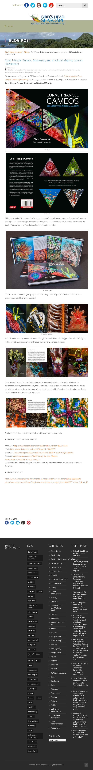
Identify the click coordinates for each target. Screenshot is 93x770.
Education (54, 602)
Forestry (54, 614)
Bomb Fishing (56, 571)
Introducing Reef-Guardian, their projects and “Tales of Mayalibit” (80, 733)
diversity (31, 591)
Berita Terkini (32, 552)
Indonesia (51, 70)
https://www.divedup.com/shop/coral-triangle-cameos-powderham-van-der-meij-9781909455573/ (43, 479)
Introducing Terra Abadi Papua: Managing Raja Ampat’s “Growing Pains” (80, 607)
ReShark (54, 669)
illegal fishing (32, 621)
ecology (31, 596)
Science (30, 698)
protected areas (33, 684)
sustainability (32, 712)
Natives (54, 632)
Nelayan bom (56, 636)
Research (54, 665)
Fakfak (30, 617)
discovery (31, 587)
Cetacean (54, 575)
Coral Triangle (24, 70)
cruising (30, 582)
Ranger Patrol (56, 653)
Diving (26, 52)
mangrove (31, 645)
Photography (56, 648)
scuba (78, 70)
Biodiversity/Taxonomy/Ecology (63, 559)
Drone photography (56, 592)
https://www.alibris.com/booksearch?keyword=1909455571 (33, 449)
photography (32, 679)
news (30, 665)
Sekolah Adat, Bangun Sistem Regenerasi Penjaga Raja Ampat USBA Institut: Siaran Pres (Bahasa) (80, 581)
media (53, 628)
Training (54, 701)
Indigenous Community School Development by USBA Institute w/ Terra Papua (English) (80, 565)
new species (32, 670)
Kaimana (31, 635)
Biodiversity (55, 555)
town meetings (33, 721)
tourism (14, 72)
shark (30, 702)
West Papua (36, 72)
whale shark (32, 746)
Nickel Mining (56, 640)
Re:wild (53, 657)
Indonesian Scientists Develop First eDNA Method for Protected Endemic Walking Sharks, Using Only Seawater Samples (80, 719)
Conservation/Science (59, 579)
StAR (52, 685)
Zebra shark (32, 751)
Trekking (54, 705)
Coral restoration (57, 583)
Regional (54, 661)
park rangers (32, 675)
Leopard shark (33, 640)
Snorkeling (55, 681)
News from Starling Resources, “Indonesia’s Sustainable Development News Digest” (80, 668)
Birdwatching (56, 567)
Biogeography (56, 563)
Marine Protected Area (61, 70)
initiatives (31, 631)
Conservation (32, 573)
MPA (37, 661)
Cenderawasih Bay (34, 564)
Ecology (54, 597)
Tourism (54, 697)
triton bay (31, 726)
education (36, 70)
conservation (32, 568)
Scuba (53, 677)
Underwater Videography (55, 716)
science (30, 693)
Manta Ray (31, 649)
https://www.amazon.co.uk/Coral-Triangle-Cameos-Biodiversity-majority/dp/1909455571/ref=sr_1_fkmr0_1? (46, 482)
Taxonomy (55, 689)
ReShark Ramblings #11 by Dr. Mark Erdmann (80, 553)
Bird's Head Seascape (13, 52)
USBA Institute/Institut (57, 722)
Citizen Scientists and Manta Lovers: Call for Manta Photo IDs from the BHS (80, 682)
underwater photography (24, 72)
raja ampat (72, 70)
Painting (54, 644)
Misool (30, 661)
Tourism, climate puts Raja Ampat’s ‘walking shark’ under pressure (80, 595)
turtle (30, 730)
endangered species (32, 606)
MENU (10, 26)
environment (44, 70)
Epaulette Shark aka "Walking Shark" (57, 608)
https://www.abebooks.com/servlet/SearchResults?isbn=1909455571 (41, 446)
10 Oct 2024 (10, 68)
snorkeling (8, 72)
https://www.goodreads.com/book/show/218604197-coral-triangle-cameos (44, 452)
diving (31, 70)
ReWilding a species (58, 673)
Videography (55, 728)
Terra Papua (55, 693)
